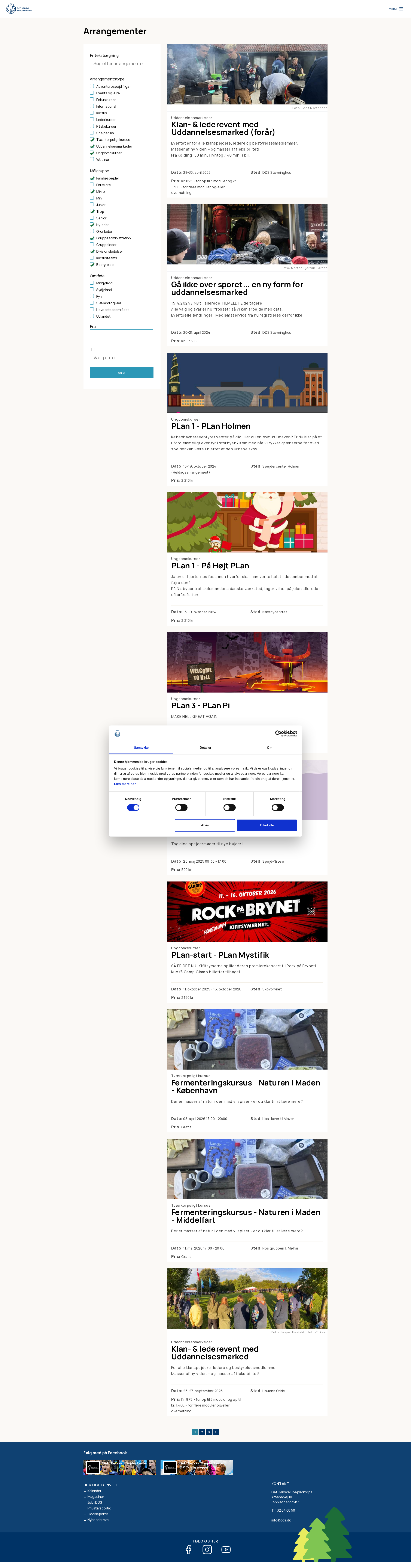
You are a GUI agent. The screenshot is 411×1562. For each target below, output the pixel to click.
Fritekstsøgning (104, 55)
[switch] (181, 807)
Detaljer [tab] (205, 748)
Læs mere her (125, 784)
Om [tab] (269, 748)
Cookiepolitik (98, 1514)
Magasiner (96, 1496)
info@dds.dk (281, 1520)
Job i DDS (95, 1502)
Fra (93, 326)
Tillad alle (267, 825)
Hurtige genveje (100, 1485)
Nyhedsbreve (98, 1519)
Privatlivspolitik (99, 1508)
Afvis (205, 825)
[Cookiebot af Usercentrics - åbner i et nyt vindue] (278, 733)
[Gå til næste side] (216, 1432)
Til (92, 349)
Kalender (94, 1490)
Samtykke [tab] (141, 748)
